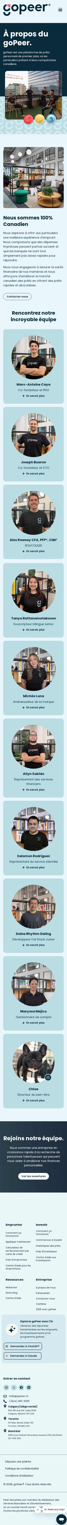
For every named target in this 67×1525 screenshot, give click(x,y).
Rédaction (11, 1287)
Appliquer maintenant (18, 1241)
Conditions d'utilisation (19, 1476)
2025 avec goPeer (46, 1309)
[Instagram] (6, 1387)
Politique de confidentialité (22, 1468)
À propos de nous (46, 1287)
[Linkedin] (29, 1387)
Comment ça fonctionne (13, 1234)
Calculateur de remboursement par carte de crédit (17, 1251)
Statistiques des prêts (48, 1245)
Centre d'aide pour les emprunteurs (18, 1267)
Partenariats (43, 1293)
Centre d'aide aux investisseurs (46, 1259)
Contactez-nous (45, 1298)
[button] (60, 9)
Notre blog (11, 1292)
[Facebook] (21, 1387)
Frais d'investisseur (46, 1251)
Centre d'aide (13, 1298)
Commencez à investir (49, 1240)
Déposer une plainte (18, 1461)
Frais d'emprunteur (16, 1259)
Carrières (41, 1304)
